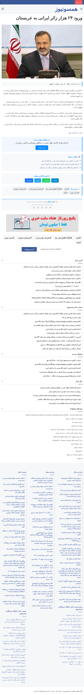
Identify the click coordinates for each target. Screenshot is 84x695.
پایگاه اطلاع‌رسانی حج (63, 238)
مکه (78, 242)
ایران (78, 238)
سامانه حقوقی (78, 447)
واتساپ (46, 180)
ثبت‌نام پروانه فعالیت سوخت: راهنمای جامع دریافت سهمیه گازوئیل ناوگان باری (13, 672)
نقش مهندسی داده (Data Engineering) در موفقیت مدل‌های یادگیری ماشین (14, 635)
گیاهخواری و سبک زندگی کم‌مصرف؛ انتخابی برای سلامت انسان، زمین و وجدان (13, 680)
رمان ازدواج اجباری (76, 444)
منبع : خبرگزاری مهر (75, 133)
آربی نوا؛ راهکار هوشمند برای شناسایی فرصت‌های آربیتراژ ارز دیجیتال (15, 622)
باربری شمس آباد (77, 422)
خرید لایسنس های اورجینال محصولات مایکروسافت (67, 440)
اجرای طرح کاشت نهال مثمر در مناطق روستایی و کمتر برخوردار (41, 143)
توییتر (37, 180)
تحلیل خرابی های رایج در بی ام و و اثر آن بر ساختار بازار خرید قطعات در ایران (14, 643)
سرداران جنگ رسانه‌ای (73, 615)
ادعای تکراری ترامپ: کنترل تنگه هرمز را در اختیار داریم (60, 164)
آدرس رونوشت (29, 249)
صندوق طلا (79, 451)
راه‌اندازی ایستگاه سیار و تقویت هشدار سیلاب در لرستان (59, 167)
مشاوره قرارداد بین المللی (74, 454)
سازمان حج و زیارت (43, 238)
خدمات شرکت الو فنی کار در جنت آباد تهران (69, 433)
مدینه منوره (9, 238)
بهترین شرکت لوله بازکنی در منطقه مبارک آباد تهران (66, 429)
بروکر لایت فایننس (76, 426)
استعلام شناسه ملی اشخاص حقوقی (13, 666)
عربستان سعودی (24, 238)
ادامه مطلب (42, 148)
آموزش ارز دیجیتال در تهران (74, 418)
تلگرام (55, 180)
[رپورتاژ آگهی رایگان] (42, 223)
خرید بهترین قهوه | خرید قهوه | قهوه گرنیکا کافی (67, 436)
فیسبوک (29, 180)
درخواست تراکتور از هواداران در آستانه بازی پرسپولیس (57, 2)
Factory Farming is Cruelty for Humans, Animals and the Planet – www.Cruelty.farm (53, 415)
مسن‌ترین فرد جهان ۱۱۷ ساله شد (70, 653)
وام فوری (79, 458)
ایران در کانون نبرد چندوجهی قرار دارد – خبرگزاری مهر (60, 161)
